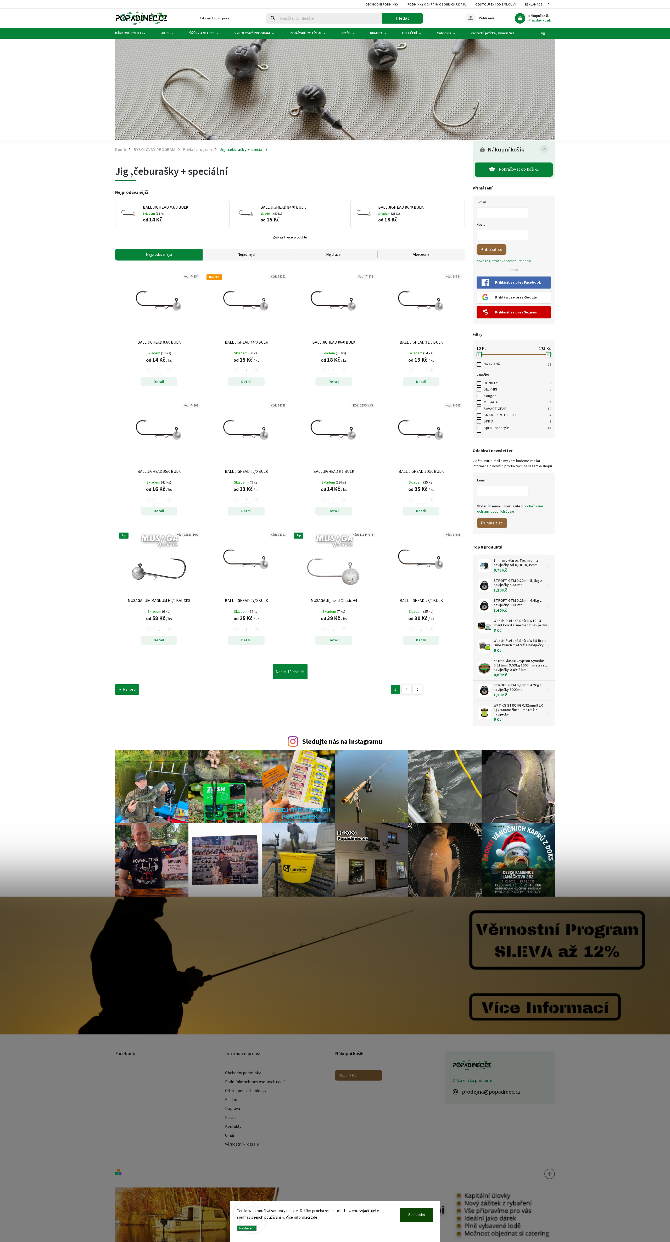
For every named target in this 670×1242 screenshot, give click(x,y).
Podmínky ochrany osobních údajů (437, 4)
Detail (159, 381)
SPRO (517, 421)
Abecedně (421, 254)
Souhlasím (416, 1215)
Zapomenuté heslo (516, 261)
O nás (230, 1135)
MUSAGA (517, 402)
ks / (347, 1075)
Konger (517, 396)
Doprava (232, 1108)
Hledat (402, 18)
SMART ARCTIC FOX (517, 415)
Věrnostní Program (242, 1144)
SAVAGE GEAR (517, 408)
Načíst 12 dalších (290, 672)
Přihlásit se (491, 249)
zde (314, 1217)
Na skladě (517, 364)
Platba (231, 1117)
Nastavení (246, 1228)
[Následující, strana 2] (406, 689)
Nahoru (129, 689)
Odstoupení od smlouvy (495, 4)
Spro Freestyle (517, 428)
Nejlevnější (246, 254)
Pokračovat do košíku (519, 169)
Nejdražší (333, 254)
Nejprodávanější (159, 254)
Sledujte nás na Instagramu (342, 741)
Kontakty (233, 1126)
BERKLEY (517, 383)
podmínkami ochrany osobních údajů (510, 509)
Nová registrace (489, 261)
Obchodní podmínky (382, 4)
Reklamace (534, 4)
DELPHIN (517, 389)
